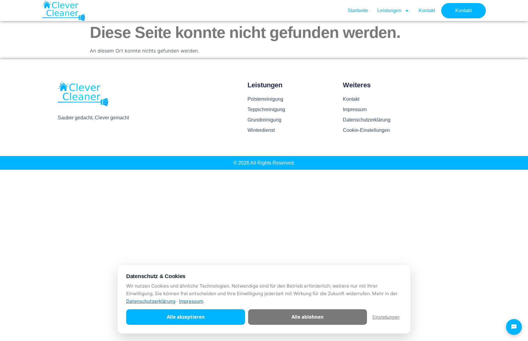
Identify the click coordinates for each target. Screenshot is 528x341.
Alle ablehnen (308, 317)
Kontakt (427, 10)
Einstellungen (385, 317)
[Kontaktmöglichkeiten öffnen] (514, 327)
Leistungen (389, 10)
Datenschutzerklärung (367, 119)
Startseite (358, 10)
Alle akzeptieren (186, 317)
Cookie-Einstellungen (366, 130)
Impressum (355, 109)
